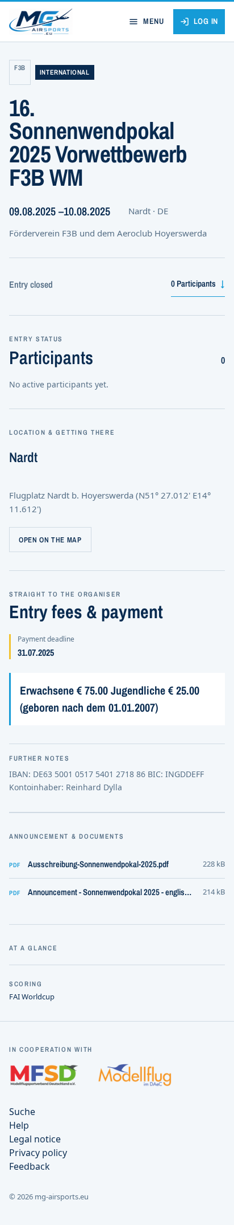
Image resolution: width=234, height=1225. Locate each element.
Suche (22, 1111)
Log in (206, 21)
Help (19, 1125)
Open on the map (50, 540)
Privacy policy (38, 1152)
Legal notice (35, 1139)
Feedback (29, 1166)
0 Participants (198, 283)
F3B (20, 67)
